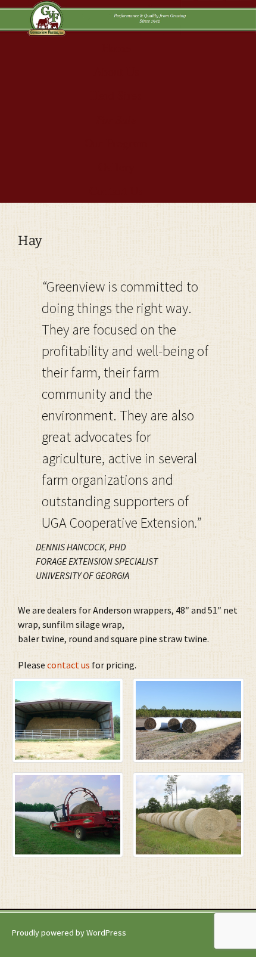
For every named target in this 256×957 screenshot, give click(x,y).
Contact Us (116, 190)
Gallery (116, 167)
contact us (69, 665)
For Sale (116, 119)
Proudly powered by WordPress (69, 932)
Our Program (116, 143)
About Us (116, 71)
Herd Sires (116, 95)
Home (116, 47)
